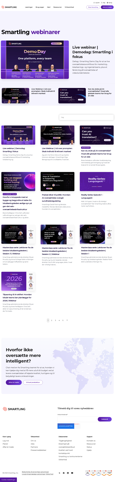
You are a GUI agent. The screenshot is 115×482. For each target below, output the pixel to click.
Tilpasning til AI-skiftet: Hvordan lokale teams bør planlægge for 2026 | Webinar (17, 297)
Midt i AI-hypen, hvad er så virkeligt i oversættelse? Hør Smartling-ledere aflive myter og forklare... (96, 204)
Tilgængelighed (65, 441)
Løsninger (29, 7)
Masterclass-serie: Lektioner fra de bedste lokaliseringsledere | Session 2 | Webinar (57, 251)
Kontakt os (91, 441)
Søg (104, 2)
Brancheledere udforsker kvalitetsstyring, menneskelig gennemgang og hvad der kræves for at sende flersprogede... (96, 163)
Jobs (32, 444)
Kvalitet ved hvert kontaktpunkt (66, 451)
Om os (33, 441)
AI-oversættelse (9, 194)
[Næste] (66, 320)
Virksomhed (69, 7)
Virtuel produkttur (33, 382)
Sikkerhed (63, 460)
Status (89, 447)
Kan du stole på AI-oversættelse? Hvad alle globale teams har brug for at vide (99, 92)
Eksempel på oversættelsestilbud (67, 445)
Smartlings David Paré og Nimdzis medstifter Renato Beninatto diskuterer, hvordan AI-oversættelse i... (56, 207)
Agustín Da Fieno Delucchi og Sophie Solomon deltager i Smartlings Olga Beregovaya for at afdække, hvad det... (56, 157)
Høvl (48, 7)
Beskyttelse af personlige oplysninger (35, 472)
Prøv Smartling (93, 7)
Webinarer (86, 147)
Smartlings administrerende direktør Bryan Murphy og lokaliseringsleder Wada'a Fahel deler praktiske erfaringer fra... (96, 259)
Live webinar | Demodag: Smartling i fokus (92, 52)
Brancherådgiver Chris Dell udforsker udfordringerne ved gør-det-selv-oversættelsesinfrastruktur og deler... (16, 215)
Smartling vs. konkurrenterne (70, 457)
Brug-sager (40, 7)
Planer (5, 444)
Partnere (34, 447)
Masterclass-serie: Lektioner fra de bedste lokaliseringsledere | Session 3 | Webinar (18, 250)
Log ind (97, 2)
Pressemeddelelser (38, 450)
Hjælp (89, 450)
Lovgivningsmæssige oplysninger (34, 474)
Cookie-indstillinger (8, 480)
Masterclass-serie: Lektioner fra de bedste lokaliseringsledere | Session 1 (96, 250)
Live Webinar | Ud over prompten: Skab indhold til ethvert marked (43, 91)
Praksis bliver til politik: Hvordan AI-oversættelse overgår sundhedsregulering (56, 198)
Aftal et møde (107, 7)
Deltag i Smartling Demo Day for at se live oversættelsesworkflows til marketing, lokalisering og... (18, 157)
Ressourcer (57, 7)
